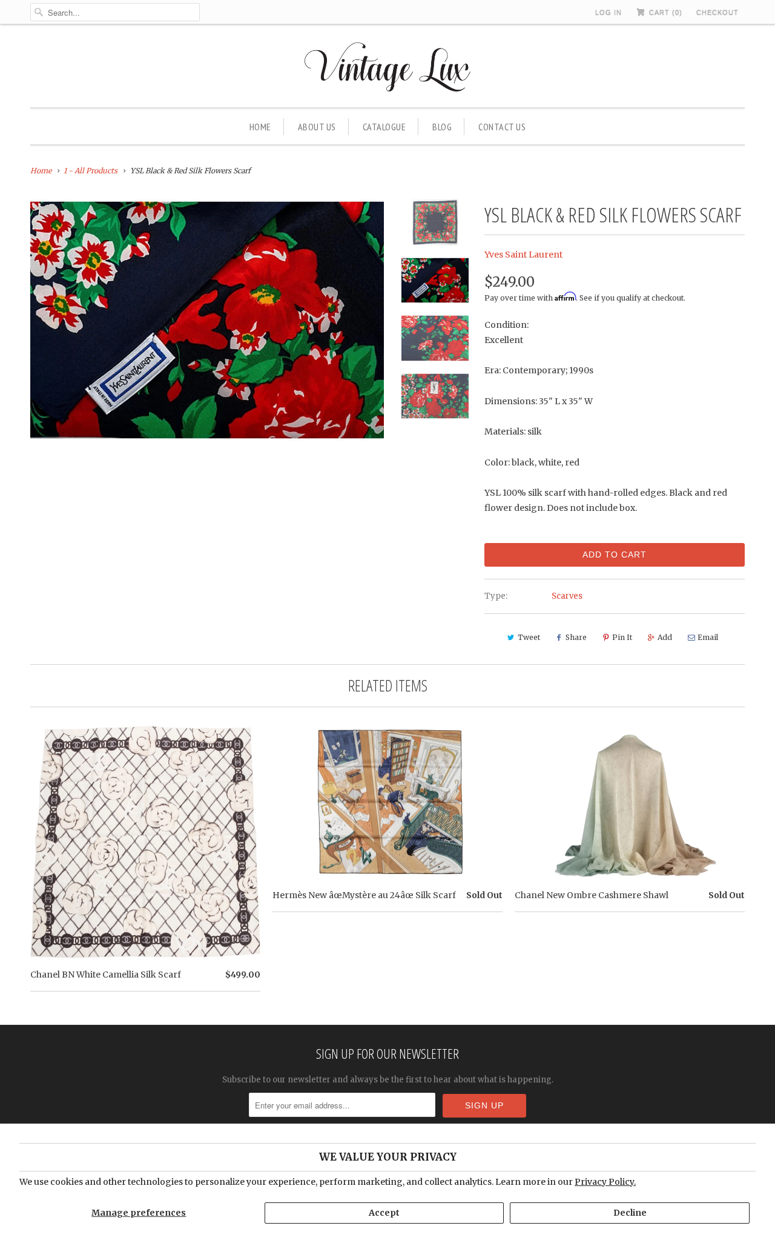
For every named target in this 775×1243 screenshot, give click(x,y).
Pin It (622, 637)
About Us (317, 127)
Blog (442, 127)
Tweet (529, 637)
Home (260, 127)
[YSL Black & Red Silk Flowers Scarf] (207, 319)
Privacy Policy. (605, 1181)
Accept (384, 1212)
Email (708, 637)
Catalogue (384, 127)
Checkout (717, 12)
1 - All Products (90, 170)
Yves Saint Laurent (523, 254)
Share (576, 637)
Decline (630, 1212)
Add (665, 637)
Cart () (664, 12)
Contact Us (502, 127)
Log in (608, 12)
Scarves (567, 596)
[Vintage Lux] (388, 68)
